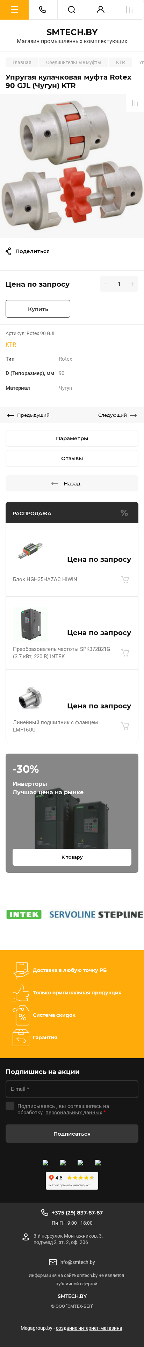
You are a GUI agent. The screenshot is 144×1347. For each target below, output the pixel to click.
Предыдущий (33, 415)
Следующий (112, 415)
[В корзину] (125, 579)
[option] (72, 166)
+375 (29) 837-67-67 (77, 1212)
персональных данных (73, 1112)
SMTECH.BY (72, 32)
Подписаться (72, 1133)
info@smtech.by (77, 1262)
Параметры (72, 438)
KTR (11, 344)
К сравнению (135, 103)
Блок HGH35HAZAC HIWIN (45, 579)
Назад (72, 483)
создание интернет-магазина (89, 1328)
